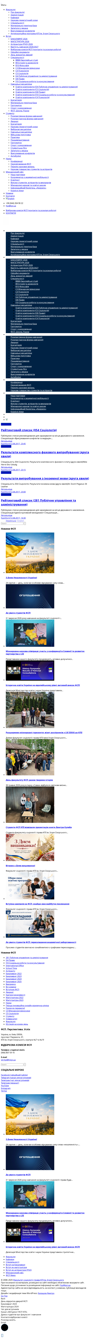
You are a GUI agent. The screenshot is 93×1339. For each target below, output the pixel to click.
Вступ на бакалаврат (15, 1264)
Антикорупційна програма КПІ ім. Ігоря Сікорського (35, 33)
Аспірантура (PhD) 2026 (22, 44)
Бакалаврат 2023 (14, 976)
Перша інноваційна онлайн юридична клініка (27, 1005)
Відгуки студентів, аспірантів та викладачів (31, 182)
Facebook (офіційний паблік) (14, 1075)
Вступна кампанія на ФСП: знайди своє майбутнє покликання (37, 904)
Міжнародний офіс (15, 172)
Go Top (4, 1296)
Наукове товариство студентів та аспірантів (31, 169)
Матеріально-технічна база (24, 25)
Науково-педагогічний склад (24, 20)
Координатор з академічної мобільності (30, 177)
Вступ (8, 36)
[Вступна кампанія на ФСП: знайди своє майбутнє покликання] (30, 898)
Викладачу (11, 984)
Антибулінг (16, 156)
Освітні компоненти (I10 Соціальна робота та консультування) (45, 94)
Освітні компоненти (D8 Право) (30, 92)
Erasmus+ (15, 180)
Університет (11, 1018)
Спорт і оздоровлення (21, 108)
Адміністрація (17, 15)
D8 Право (20, 78)
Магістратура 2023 (14, 1000)
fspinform (5, 443)
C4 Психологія (22, 70)
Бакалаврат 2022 (14, 973)
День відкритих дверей (21, 54)
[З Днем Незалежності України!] (30, 572)
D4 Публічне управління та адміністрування (36, 76)
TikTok (4, 1091)
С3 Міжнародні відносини (18, 1011)
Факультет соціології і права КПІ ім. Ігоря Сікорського (38, 1280)
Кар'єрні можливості (15, 995)
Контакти (10, 196)
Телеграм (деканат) (10, 1083)
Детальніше (6, 441)
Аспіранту (10, 971)
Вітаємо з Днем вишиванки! (20, 865)
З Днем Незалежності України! (21, 577)
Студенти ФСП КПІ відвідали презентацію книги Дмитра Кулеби (39, 827)
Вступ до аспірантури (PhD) (19, 1270)
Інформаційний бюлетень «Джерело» (28, 188)
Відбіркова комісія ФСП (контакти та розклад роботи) (36, 49)
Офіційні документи (20, 52)
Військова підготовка (21, 134)
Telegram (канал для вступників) (16, 1077)
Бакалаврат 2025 (14, 981)
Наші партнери (18, 174)
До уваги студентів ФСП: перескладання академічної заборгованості (41, 942)
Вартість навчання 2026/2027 (24, 46)
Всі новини (6, 424)
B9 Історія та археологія (27, 62)
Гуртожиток (16, 105)
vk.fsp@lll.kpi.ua (8, 1060)
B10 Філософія (22, 65)
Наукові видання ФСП (21, 164)
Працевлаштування (20, 140)
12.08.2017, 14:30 (18, 518)
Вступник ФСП (12, 989)
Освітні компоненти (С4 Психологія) (33, 97)
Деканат (14, 121)
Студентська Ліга (19, 148)
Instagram (6, 1088)
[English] (10, 198)
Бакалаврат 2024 (14, 979)
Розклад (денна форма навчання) (26, 116)
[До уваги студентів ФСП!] (30, 607)
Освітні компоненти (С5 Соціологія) (32, 89)
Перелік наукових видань (23, 166)
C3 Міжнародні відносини (28, 68)
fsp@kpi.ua (11, 205)
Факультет (11, 9)
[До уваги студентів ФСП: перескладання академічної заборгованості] (30, 937)
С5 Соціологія (22, 73)
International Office (15, 965)
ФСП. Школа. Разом (20, 110)
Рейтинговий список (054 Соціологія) (29, 430)
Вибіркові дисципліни (21, 129)
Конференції (17, 161)
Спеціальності (17, 23)
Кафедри (15, 17)
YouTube (5, 1085)
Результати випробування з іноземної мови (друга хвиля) (45, 478)
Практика (15, 137)
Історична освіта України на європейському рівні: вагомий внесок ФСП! (43, 685)
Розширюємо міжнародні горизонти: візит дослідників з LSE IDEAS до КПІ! (44, 732)
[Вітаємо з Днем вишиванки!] (30, 860)
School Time (11, 968)
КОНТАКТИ (11, 213)
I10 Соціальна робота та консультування (35, 81)
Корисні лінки (17, 190)
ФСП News (11, 1275)
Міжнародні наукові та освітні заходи (28, 185)
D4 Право (10, 960)
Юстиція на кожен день (17, 1024)
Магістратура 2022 (14, 997)
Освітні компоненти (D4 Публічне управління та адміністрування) (47, 86)
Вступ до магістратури (16, 1267)
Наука (8, 158)
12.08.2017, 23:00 (18, 492)
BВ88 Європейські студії (27, 60)
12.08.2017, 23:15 (18, 470)
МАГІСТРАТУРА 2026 (20, 41)
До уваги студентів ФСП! (18, 613)
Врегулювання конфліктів (23, 31)
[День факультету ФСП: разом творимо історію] (30, 774)
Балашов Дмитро (46, 1293)
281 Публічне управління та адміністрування (27, 957)
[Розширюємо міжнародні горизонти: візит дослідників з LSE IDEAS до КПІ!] (30, 727)
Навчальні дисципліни (21, 84)
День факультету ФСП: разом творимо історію (29, 780)
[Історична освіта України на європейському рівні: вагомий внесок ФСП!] (30, 680)
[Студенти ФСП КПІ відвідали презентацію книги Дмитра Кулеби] (30, 822)
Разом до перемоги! (15, 1008)
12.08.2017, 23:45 (18, 443)
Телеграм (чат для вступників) (15, 1080)
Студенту (10, 113)
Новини (9, 193)
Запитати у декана (19, 28)
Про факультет (18, 12)
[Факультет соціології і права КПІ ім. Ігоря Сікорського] (6, 226)
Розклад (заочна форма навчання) (27, 118)
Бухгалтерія (16, 100)
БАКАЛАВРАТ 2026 (19, 39)
